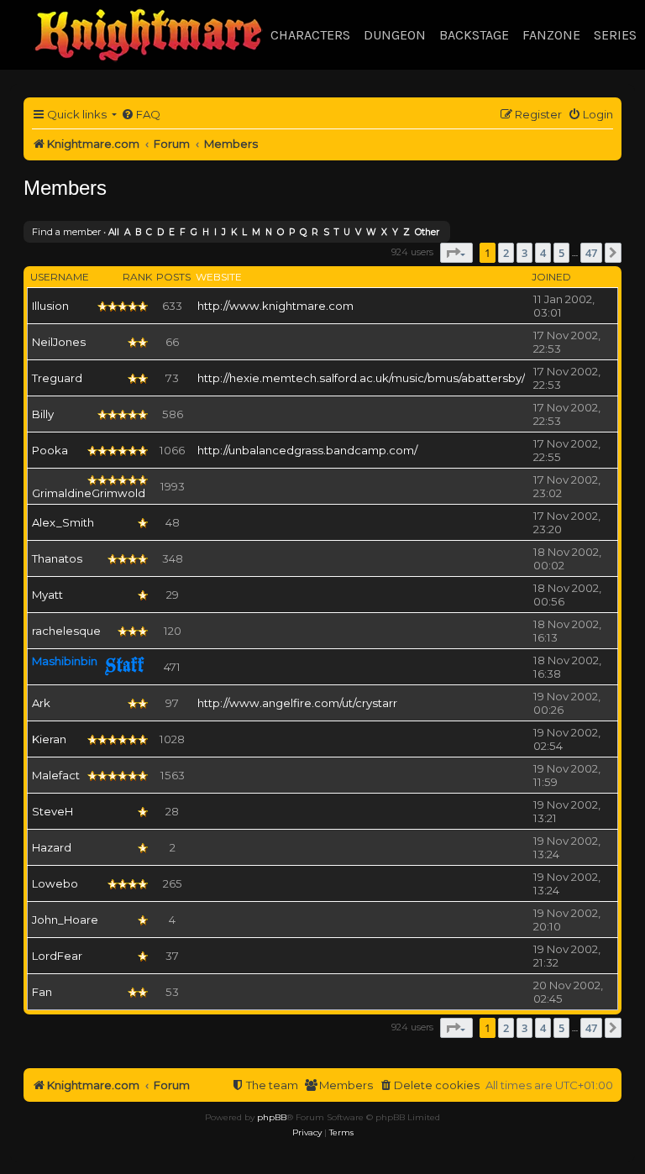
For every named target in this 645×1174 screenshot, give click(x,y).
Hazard (51, 847)
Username (59, 276)
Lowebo (55, 883)
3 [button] (524, 252)
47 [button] (591, 252)
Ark (41, 703)
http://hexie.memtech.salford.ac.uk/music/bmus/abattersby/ (361, 378)
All (113, 232)
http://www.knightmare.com (275, 305)
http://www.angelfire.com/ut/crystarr (297, 703)
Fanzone (551, 35)
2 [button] (506, 252)
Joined (551, 276)
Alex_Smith (63, 522)
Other (427, 232)
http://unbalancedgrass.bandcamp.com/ (307, 450)
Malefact (56, 775)
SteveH (52, 811)
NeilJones (59, 342)
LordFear (57, 955)
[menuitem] (140, 114)
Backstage (474, 35)
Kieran (49, 739)
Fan (42, 991)
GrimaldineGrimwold (88, 493)
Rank (137, 276)
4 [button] (543, 252)
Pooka (50, 450)
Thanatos (57, 558)
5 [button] (561, 252)
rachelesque (66, 630)
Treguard (57, 378)
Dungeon (395, 35)
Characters (310, 35)
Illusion (50, 305)
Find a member (66, 232)
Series (615, 35)
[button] (456, 253)
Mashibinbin (64, 661)
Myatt (47, 594)
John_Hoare (65, 919)
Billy (43, 414)
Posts (173, 276)
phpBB (271, 1117)
